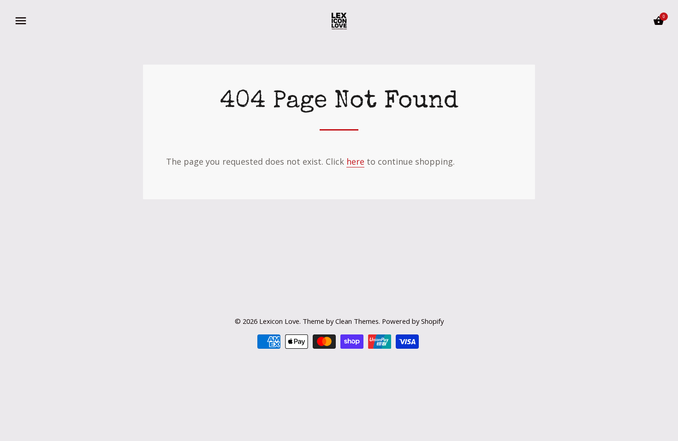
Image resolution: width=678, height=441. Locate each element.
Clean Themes (357, 321)
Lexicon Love (279, 321)
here (355, 161)
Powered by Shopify (413, 321)
